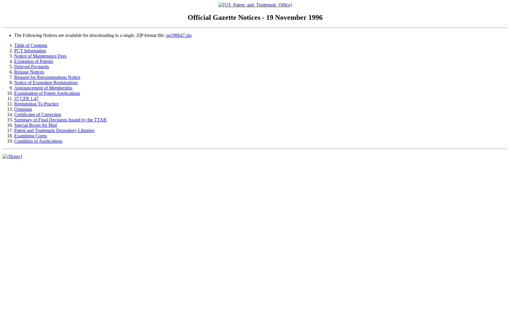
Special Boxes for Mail (35, 125)
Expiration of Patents (33, 61)
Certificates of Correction (37, 114)
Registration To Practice (36, 103)
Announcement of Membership (43, 87)
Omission (23, 109)
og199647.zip (179, 35)
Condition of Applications (38, 141)
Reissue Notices (29, 71)
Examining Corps (30, 135)
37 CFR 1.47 (26, 98)
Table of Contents (30, 45)
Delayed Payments (31, 66)
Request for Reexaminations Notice (47, 77)
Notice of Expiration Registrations (46, 82)
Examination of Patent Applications (47, 93)
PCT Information (30, 50)
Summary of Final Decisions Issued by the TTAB (60, 119)
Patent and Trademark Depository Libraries (54, 130)
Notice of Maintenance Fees (40, 55)
